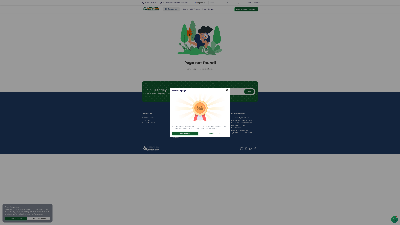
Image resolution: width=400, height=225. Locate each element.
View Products (214, 133)
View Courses (185, 133)
